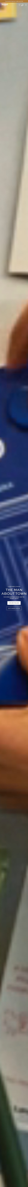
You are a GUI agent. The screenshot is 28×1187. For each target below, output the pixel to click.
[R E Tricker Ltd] (4, 4)
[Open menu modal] (25, 4)
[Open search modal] (19, 4)
